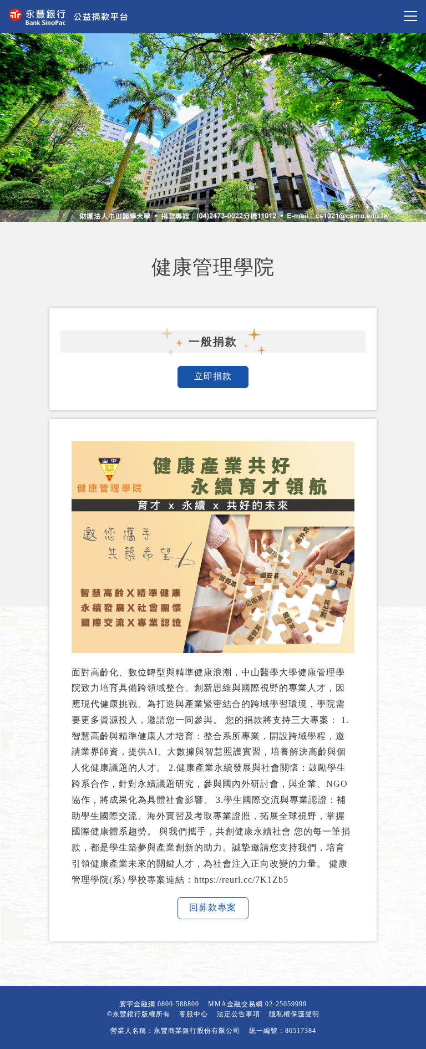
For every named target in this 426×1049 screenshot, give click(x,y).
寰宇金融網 (137, 1004)
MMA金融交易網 (235, 1004)
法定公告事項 (238, 1014)
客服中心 (193, 1014)
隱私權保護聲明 (294, 1014)
